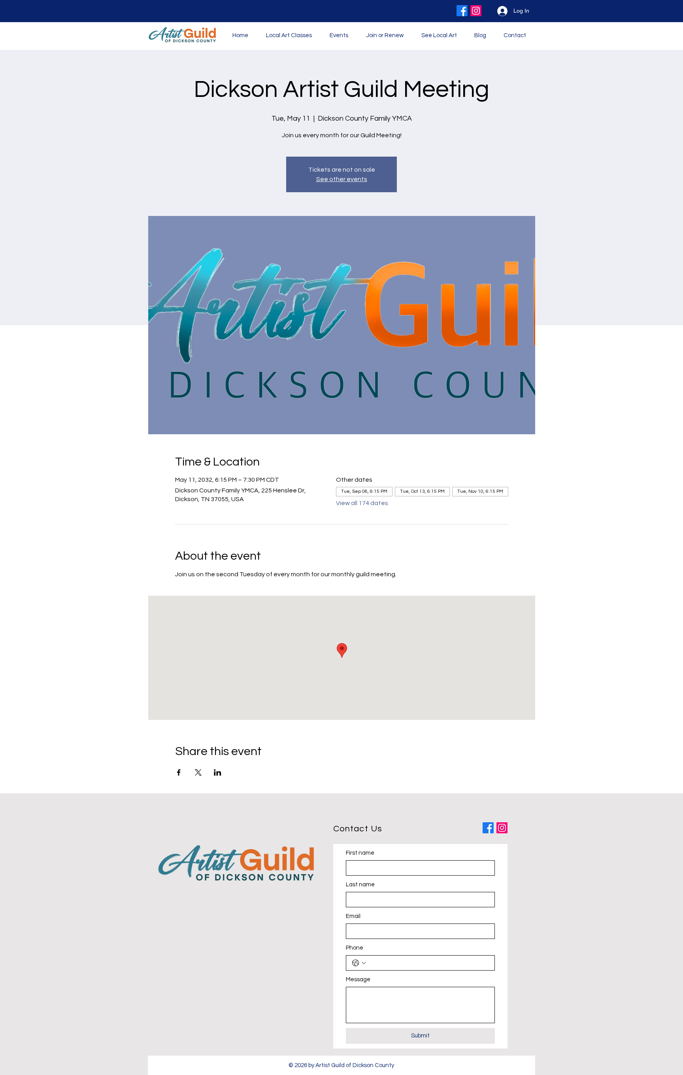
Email (353, 916)
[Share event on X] (198, 772)
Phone (354, 948)
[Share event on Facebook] (179, 772)
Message (358, 979)
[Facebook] (462, 10)
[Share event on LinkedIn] (217, 772)
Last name (360, 885)
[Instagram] (475, 10)
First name (360, 853)
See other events (341, 179)
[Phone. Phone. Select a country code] (359, 963)
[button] (339, 35)
